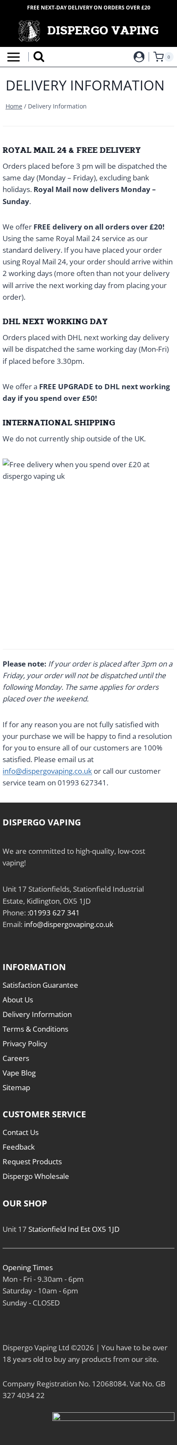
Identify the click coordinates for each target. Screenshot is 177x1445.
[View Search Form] (39, 57)
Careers (16, 1058)
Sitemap (16, 1087)
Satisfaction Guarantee (40, 985)
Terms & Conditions (35, 1029)
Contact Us (21, 1132)
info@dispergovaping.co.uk (47, 771)
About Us (18, 1000)
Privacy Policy (25, 1043)
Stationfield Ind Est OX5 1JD (73, 1229)
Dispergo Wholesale (36, 1176)
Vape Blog (19, 1073)
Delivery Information (37, 1014)
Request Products (32, 1161)
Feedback (19, 1147)
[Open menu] (12, 57)
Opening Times (28, 1267)
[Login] (139, 57)
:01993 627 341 (53, 913)
